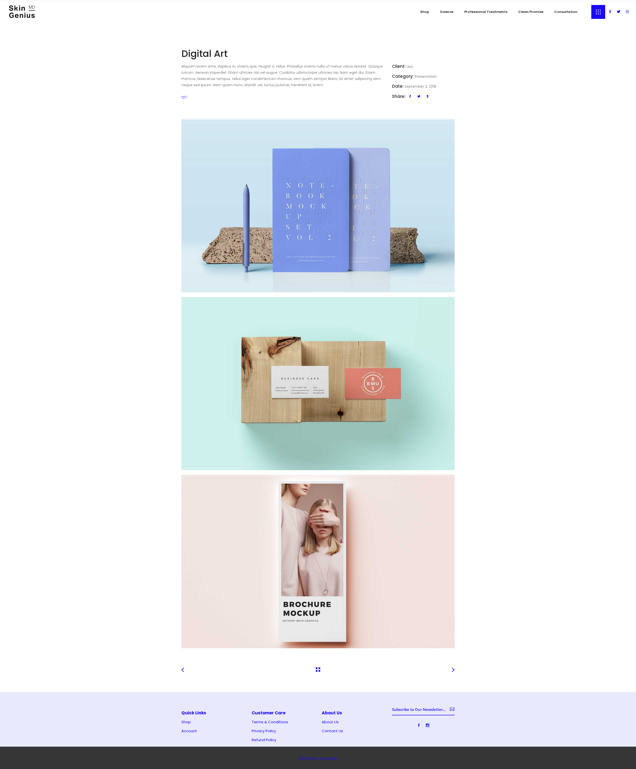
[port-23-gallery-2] (318, 383)
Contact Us (332, 731)
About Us (330, 722)
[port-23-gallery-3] (318, 561)
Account (189, 731)
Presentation (426, 76)
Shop (186, 722)
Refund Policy (264, 739)
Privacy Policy (264, 731)
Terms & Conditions (270, 722)
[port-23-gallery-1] (318, 205)
